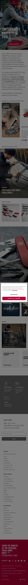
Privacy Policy (14, 290)
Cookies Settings (14, 294)
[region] (14, 292)
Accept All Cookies (14, 298)
